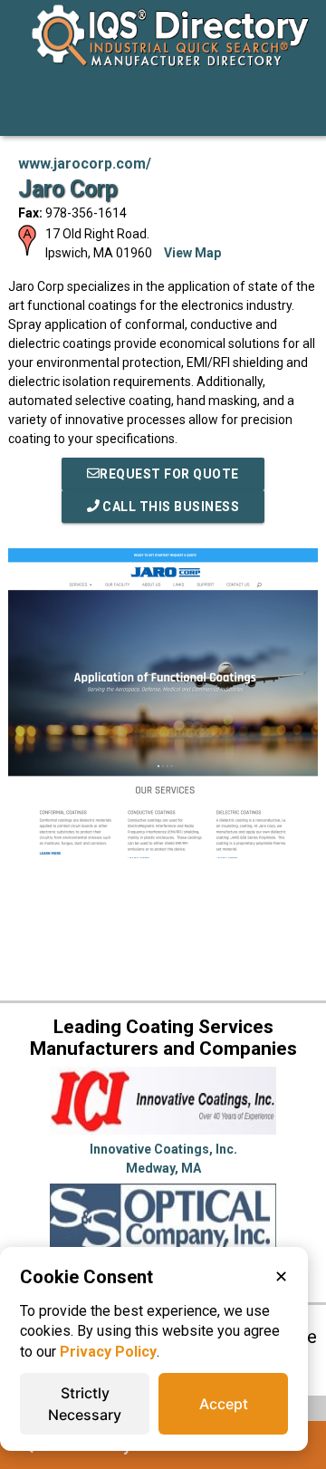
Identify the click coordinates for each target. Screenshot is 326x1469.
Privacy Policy (108, 1351)
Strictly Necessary (84, 1404)
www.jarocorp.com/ (84, 163)
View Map (192, 253)
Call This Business (170, 506)
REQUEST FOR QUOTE (169, 474)
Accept (223, 1404)
